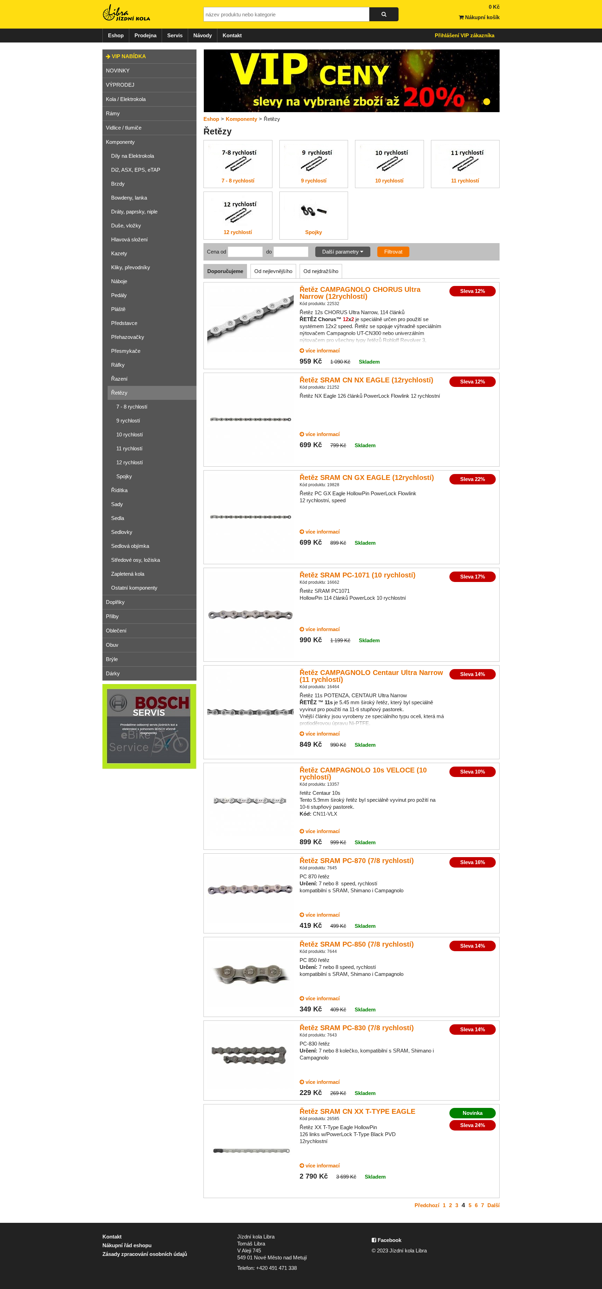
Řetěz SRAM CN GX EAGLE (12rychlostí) (367, 477)
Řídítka (119, 490)
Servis (175, 35)
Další (493, 1205)
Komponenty (120, 142)
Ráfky (118, 365)
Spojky (124, 476)
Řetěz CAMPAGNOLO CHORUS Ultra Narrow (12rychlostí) (360, 293)
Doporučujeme (225, 271)
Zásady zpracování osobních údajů (144, 1254)
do (269, 252)
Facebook (388, 1240)
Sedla (117, 518)
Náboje (119, 281)
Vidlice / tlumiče (123, 128)
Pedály (119, 295)
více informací (322, 351)
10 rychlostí (129, 434)
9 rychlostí (128, 421)
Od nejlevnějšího (273, 271)
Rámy (113, 113)
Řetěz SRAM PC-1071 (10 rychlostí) (358, 575)
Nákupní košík (482, 17)
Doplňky (115, 602)
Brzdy (118, 184)
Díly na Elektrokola (132, 156)
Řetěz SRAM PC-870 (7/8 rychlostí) (357, 860)
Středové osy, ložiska (135, 560)
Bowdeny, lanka (129, 198)
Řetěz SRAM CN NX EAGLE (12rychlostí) (366, 380)
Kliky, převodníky (130, 267)
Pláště (118, 309)
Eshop (116, 35)
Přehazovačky (127, 337)
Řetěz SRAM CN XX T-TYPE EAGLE (357, 1111)
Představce (124, 323)
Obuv (112, 645)
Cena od (216, 252)
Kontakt (232, 35)
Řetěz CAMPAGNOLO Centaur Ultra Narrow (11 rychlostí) (371, 676)
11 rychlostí (129, 448)
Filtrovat (393, 252)
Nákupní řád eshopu (127, 1245)
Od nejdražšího (320, 271)
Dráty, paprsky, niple (134, 212)
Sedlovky (121, 532)
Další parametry (341, 252)
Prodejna (145, 35)
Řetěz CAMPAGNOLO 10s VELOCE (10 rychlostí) (363, 773)
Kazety (119, 253)
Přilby (112, 616)
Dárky (113, 673)
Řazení (119, 379)
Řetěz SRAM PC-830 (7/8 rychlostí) (357, 1028)
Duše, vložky (126, 225)
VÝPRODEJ (120, 85)
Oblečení (116, 631)
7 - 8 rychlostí (131, 407)
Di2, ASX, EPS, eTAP (135, 170)
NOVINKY (118, 70)
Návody (202, 35)
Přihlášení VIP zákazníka (464, 35)
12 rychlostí (129, 462)
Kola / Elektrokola (126, 99)
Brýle (112, 659)
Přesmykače (125, 351)
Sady (117, 504)
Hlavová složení (129, 239)
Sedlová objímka (130, 546)
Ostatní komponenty (134, 588)
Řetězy (119, 393)
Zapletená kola (127, 574)
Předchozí (427, 1205)
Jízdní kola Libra (126, 12)
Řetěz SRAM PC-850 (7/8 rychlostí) (357, 944)
